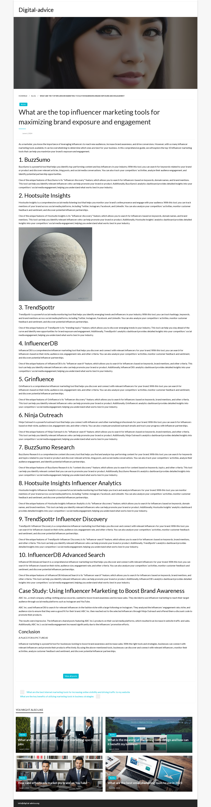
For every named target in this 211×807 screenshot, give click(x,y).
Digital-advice (36, 9)
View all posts (71, 676)
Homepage (23, 96)
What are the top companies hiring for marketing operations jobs (58, 742)
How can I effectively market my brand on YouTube (52, 783)
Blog (33, 96)
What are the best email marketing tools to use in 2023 (145, 783)
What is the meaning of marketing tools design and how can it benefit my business (148, 742)
